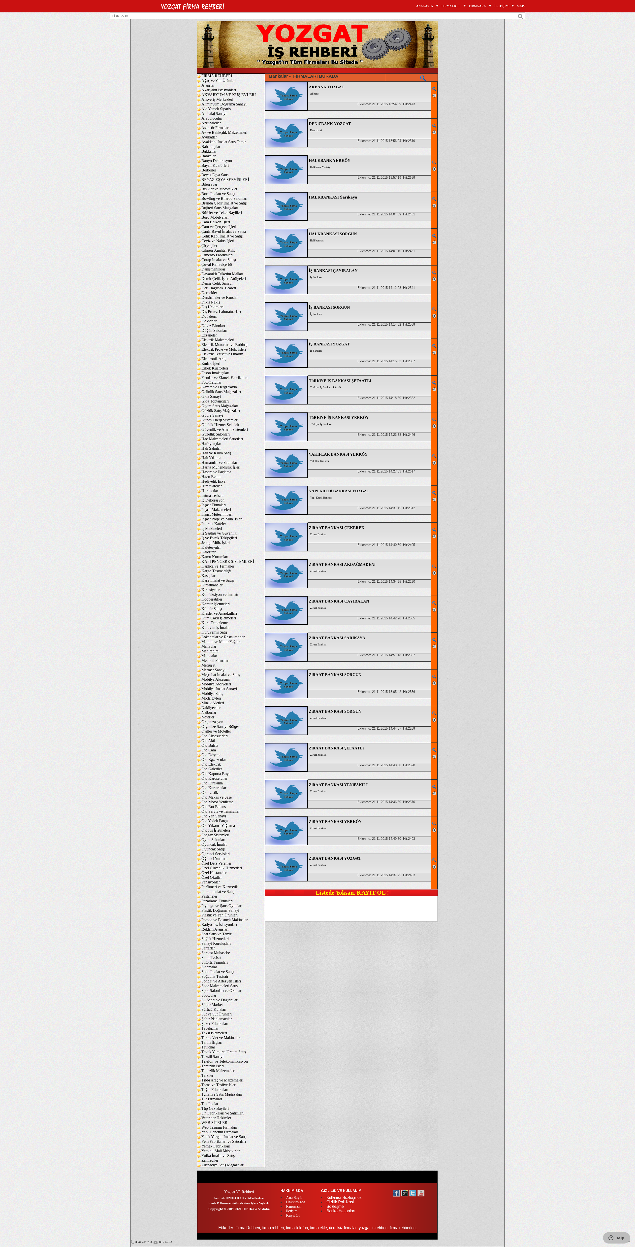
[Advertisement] (351, 907)
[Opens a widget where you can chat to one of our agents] (616, 1238)
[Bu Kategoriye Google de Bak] (423, 78)
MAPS (521, 6)
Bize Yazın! (165, 1242)
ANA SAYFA (424, 6)
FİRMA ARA (477, 6)
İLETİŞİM (501, 6)
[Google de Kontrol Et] (434, 88)
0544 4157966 (144, 1242)
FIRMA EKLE (451, 6)
